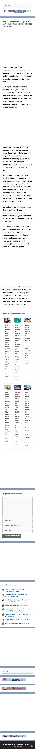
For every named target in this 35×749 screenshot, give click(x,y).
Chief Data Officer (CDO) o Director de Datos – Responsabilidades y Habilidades (18, 610)
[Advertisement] (17, 48)
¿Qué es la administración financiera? (27, 333)
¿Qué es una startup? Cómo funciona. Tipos (17, 619)
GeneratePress (17, 746)
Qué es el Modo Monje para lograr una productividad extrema (16, 595)
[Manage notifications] (31, 746)
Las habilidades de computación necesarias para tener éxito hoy (27, 408)
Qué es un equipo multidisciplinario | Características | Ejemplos (15, 590)
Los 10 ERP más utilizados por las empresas (17, 623)
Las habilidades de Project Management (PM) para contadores (18, 615)
